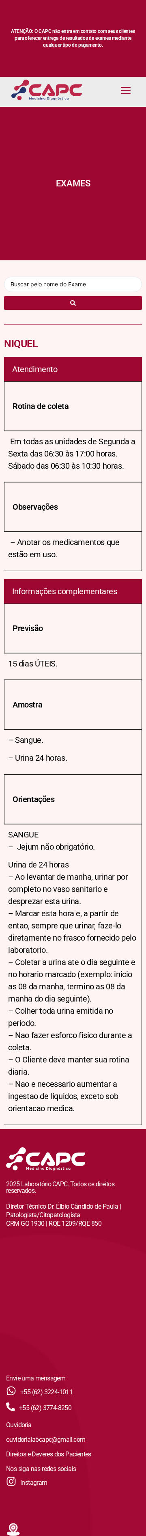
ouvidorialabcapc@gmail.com (45, 1439)
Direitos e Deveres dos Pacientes (48, 1454)
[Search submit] (73, 303)
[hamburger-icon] (125, 91)
